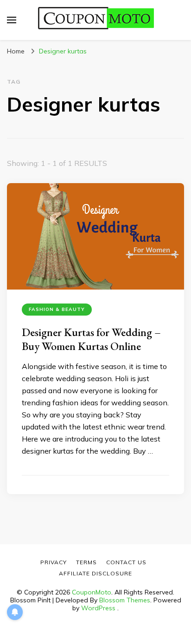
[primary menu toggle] (11, 20)
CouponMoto (91, 592)
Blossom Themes (124, 600)
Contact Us (126, 562)
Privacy (53, 562)
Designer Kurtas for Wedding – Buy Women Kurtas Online (91, 339)
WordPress (98, 608)
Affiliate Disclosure (95, 573)
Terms (86, 562)
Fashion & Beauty (57, 309)
